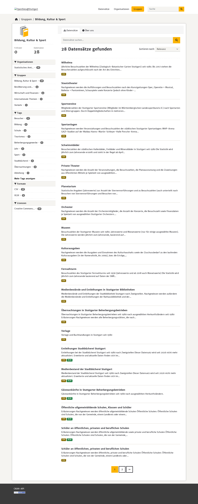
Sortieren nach (146, 48)
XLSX (69, 360)
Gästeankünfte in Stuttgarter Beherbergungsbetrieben (93, 389)
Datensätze (103, 9)
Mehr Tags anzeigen (24, 178)
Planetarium (68, 186)
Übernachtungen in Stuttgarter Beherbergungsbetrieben (94, 310)
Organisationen (121, 9)
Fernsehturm (68, 269)
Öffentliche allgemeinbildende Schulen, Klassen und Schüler (96, 407)
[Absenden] (181, 9)
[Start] (16, 19)
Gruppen (138, 9)
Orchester (67, 207)
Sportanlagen (69, 124)
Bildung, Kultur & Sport (50, 19)
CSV (63, 74)
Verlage (65, 330)
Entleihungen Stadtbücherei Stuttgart (83, 348)
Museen (65, 227)
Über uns (89, 30)
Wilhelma (66, 62)
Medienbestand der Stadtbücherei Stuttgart (86, 369)
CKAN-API (19, 488)
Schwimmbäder (70, 145)
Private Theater (70, 165)
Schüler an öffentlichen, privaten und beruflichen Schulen (95, 428)
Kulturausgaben (70, 248)
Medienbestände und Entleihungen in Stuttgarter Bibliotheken (98, 289)
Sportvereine (68, 103)
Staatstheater (69, 83)
